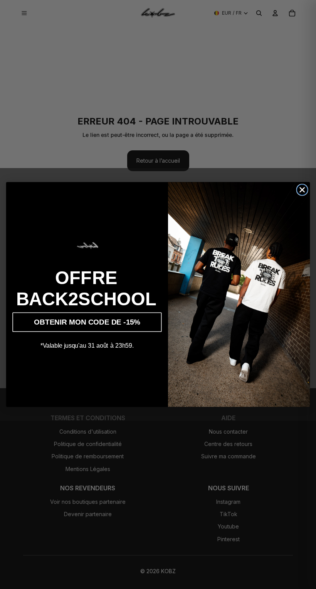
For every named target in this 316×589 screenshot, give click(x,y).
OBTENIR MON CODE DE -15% (87, 322)
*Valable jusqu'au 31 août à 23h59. (87, 345)
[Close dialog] (302, 190)
